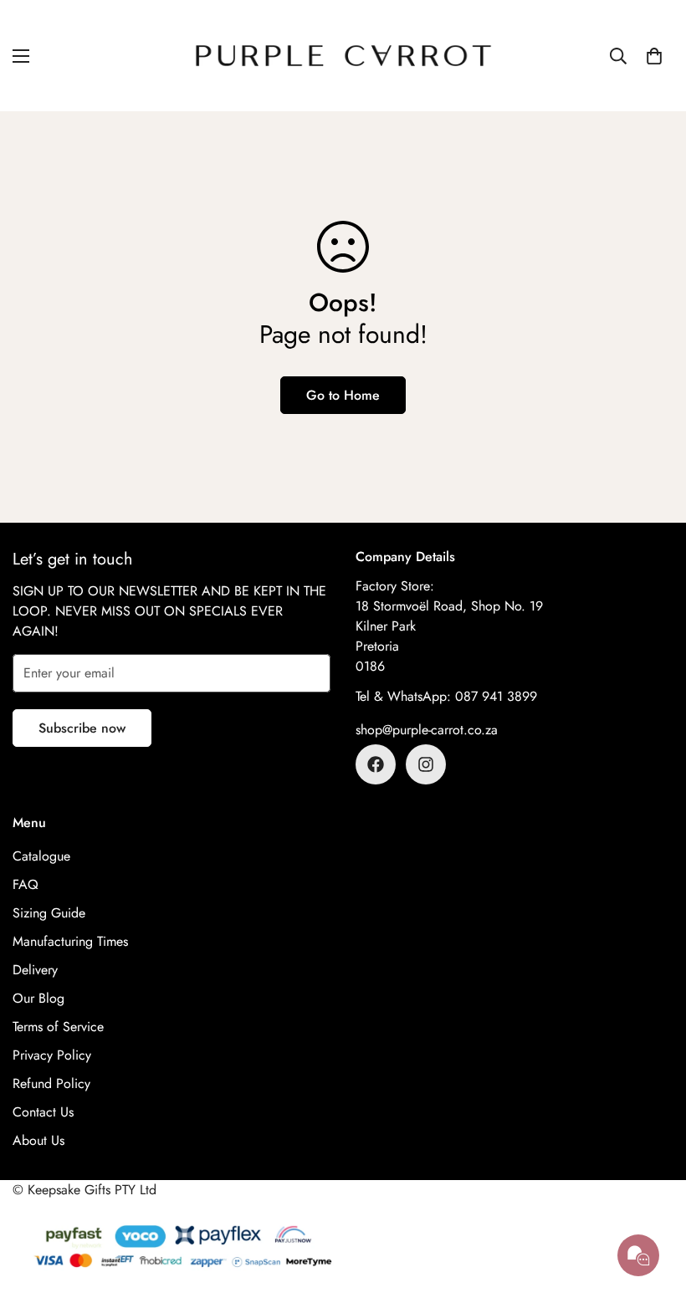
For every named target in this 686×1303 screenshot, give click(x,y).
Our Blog (38, 998)
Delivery (35, 969)
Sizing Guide (49, 912)
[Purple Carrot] (343, 55)
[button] (654, 56)
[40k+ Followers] (426, 764)
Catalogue (41, 856)
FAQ (25, 884)
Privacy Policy (52, 1055)
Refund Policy (51, 1083)
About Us (38, 1140)
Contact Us (43, 1112)
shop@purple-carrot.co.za (427, 729)
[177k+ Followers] (376, 764)
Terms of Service (58, 1026)
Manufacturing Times (70, 941)
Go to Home (343, 395)
